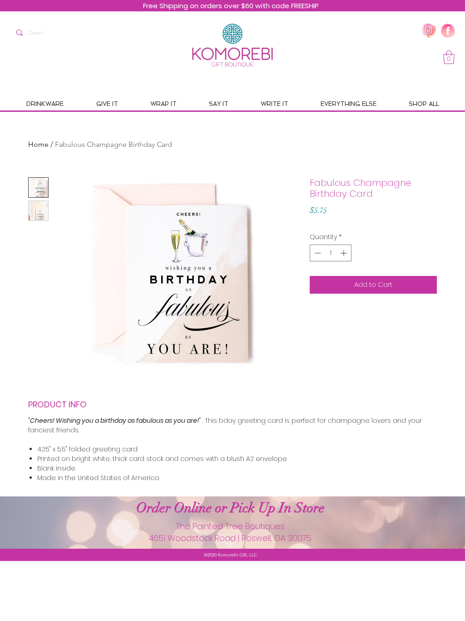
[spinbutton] (330, 253)
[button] (449, 57)
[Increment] (344, 253)
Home (38, 144)
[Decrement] (316, 253)
